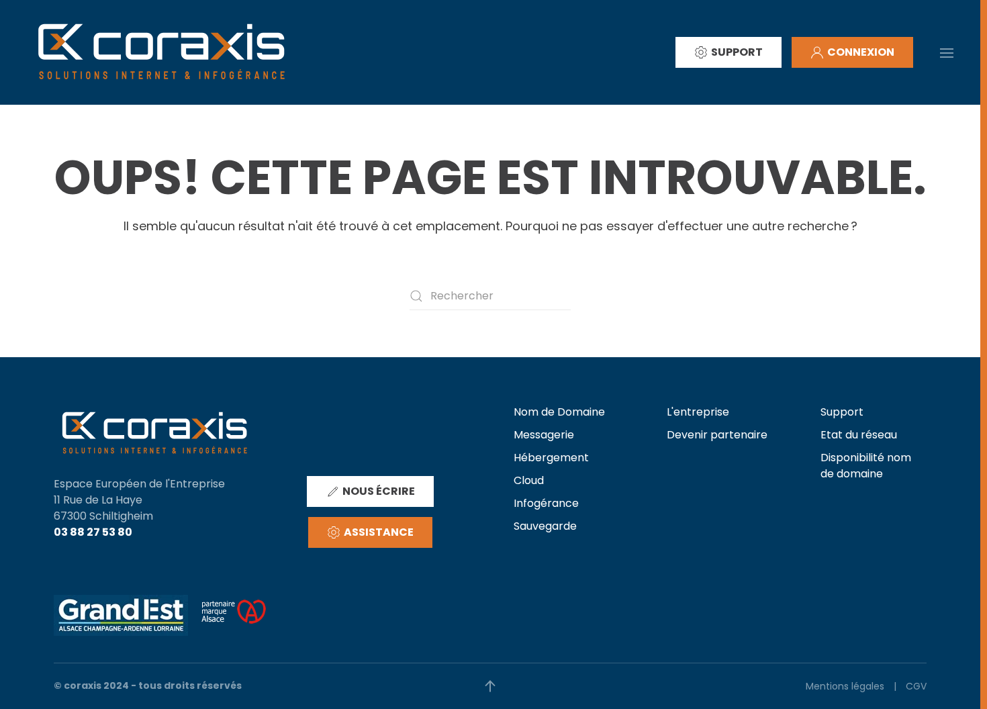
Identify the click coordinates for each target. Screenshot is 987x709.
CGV (916, 686)
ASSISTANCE (379, 532)
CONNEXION (860, 52)
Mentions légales (845, 686)
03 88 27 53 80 (93, 532)
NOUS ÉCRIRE (378, 491)
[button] (946, 51)
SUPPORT (737, 52)
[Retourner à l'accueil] (161, 52)
